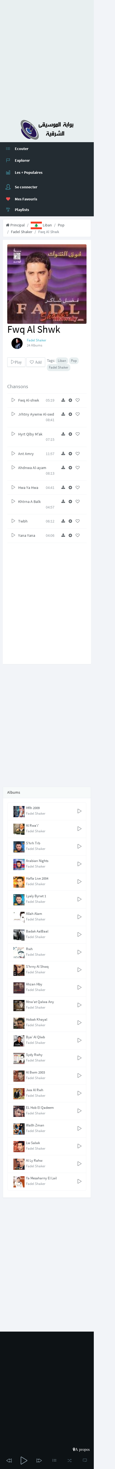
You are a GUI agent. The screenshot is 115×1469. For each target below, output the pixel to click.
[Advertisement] (57, 57)
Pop (61, 225)
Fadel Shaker (21, 231)
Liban (47, 225)
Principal (17, 225)
